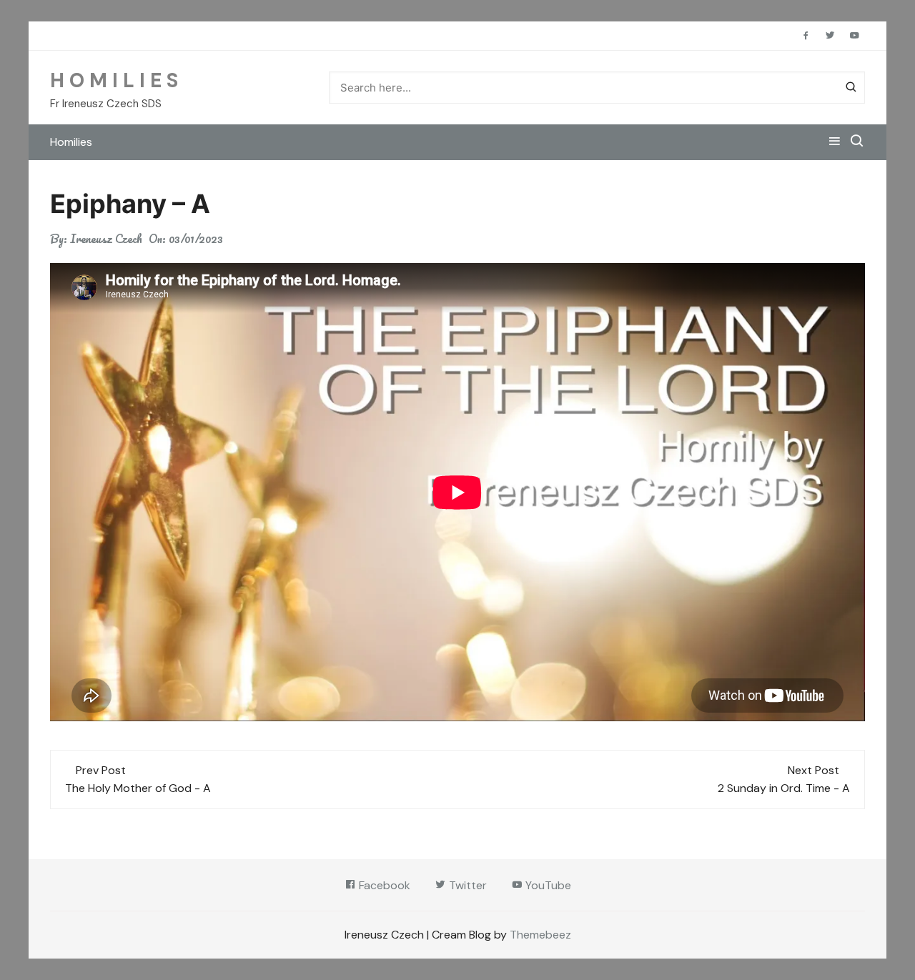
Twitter (466, 885)
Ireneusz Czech (106, 238)
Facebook (383, 885)
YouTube (547, 885)
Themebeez (540, 934)
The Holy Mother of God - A (138, 788)
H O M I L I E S (114, 80)
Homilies (71, 141)
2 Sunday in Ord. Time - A (784, 788)
